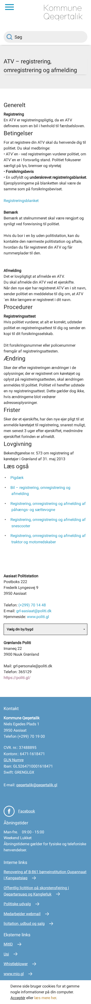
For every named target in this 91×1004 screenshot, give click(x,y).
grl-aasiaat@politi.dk (33, 611)
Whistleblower (16, 964)
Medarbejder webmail (22, 914)
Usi (6, 954)
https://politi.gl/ (17, 677)
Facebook (26, 811)
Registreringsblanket (21, 200)
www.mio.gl (14, 973)
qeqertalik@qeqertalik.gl (36, 785)
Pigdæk (17, 477)
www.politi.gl (38, 616)
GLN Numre (14, 760)
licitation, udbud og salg (24, 923)
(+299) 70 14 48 (32, 605)
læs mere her (45, 998)
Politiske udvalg (17, 904)
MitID (8, 944)
